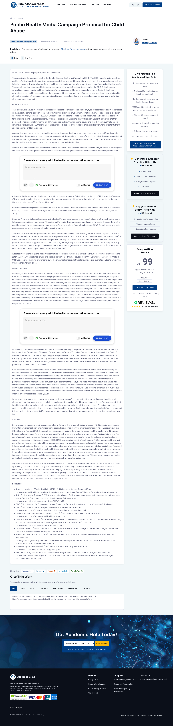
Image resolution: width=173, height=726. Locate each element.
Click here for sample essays (73, 49)
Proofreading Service (97, 688)
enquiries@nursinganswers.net (153, 679)
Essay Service (94, 679)
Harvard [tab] (44, 588)
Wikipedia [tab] (72, 588)
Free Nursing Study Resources (122, 690)
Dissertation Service (97, 684)
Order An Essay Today (145, 287)
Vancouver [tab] (58, 588)
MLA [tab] (23, 588)
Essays (20, 18)
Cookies (150, 715)
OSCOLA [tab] (86, 588)
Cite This (28, 58)
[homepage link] (11, 18)
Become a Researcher (123, 684)
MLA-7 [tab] (32, 588)
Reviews (95, 4)
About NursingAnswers (124, 679)
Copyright (144, 715)
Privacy (123, 715)
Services (61, 4)
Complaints (158, 715)
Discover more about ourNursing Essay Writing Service (145, 144)
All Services (93, 693)
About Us (107, 4)
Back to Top (15, 707)
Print (16, 58)
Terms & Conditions (133, 715)
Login (137, 5)
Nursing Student (149, 42)
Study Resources (78, 4)
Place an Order (154, 5)
